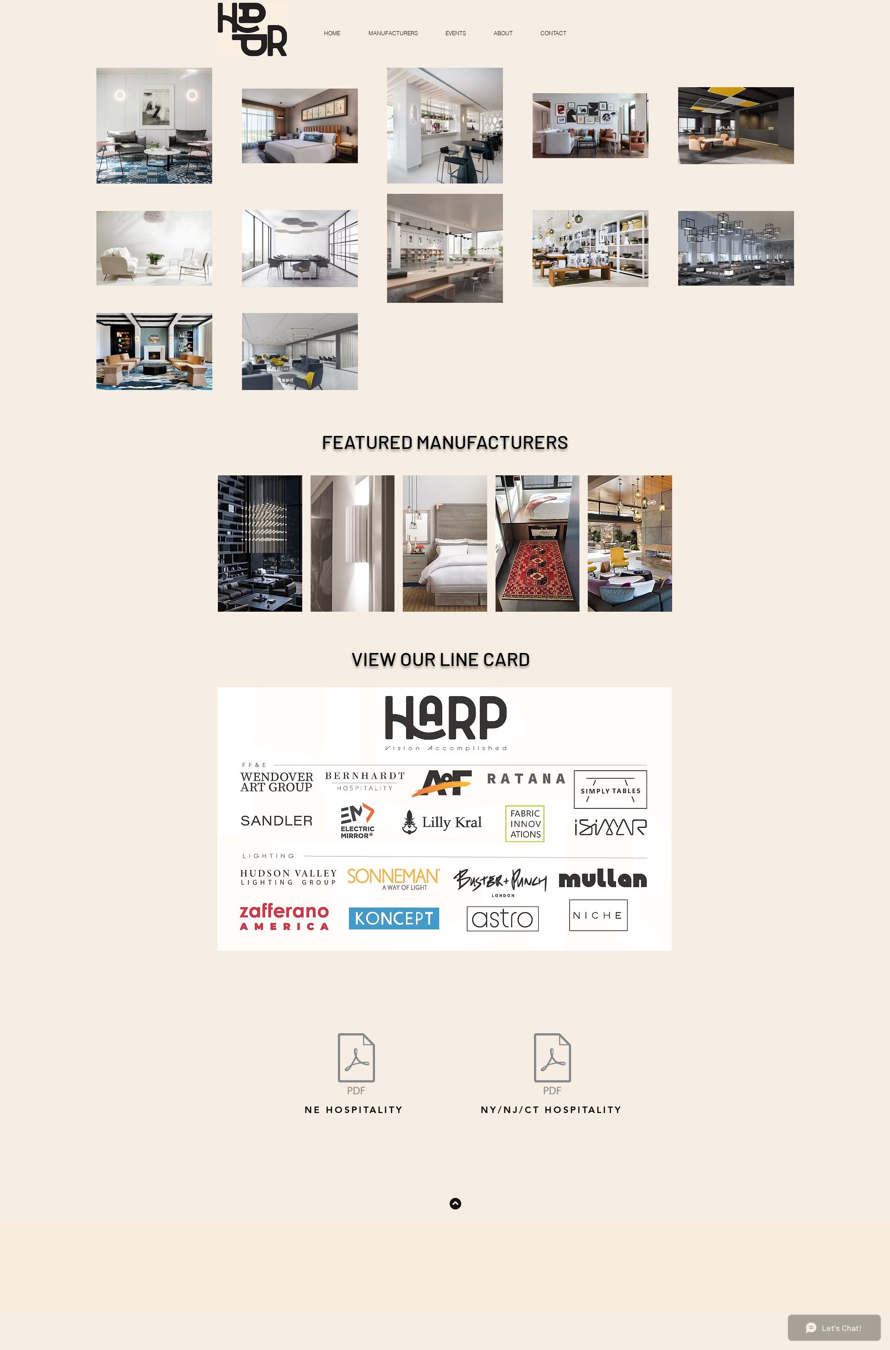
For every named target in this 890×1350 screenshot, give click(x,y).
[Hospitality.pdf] (552, 1064)
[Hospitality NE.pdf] (356, 1064)
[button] (393, 29)
